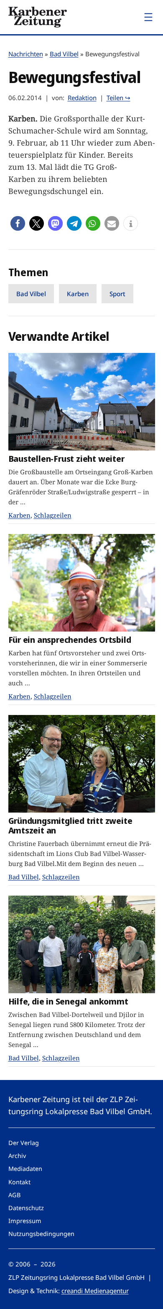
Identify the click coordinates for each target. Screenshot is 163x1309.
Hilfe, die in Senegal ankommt (68, 1001)
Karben (78, 293)
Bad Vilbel (64, 54)
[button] (17, 223)
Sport (117, 293)
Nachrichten (25, 54)
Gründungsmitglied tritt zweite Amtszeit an (70, 825)
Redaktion (82, 97)
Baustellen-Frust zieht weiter (66, 458)
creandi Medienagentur (95, 1290)
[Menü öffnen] (148, 17)
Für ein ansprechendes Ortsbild (69, 639)
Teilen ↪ (118, 97)
